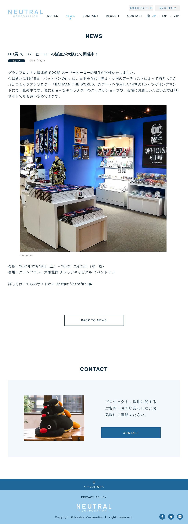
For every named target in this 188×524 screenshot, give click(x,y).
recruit (113, 16)
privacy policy (94, 497)
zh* (177, 15)
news (70, 16)
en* (165, 15)
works (52, 16)
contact (135, 16)
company (90, 16)
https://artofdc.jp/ (75, 284)
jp (154, 15)
